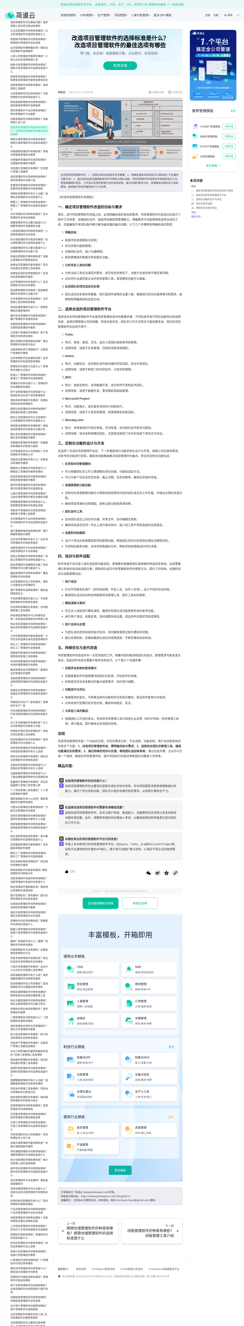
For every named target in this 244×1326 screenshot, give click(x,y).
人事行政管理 (139, 15)
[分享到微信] (148, 873)
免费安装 (229, 126)
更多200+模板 (162, 15)
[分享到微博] (157, 873)
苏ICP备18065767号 (157, 1276)
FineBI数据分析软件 (132, 1269)
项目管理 (120, 15)
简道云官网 (140, 903)
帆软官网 (81, 1269)
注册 (215, 15)
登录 (207, 15)
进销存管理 (68, 15)
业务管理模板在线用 (100, 903)
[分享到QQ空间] (166, 873)
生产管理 (103, 15)
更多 (233, 111)
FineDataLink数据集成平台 (164, 1269)
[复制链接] (175, 873)
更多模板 (120, 1170)
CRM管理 (86, 15)
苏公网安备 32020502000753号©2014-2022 (87, 1276)
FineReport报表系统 (103, 1269)
